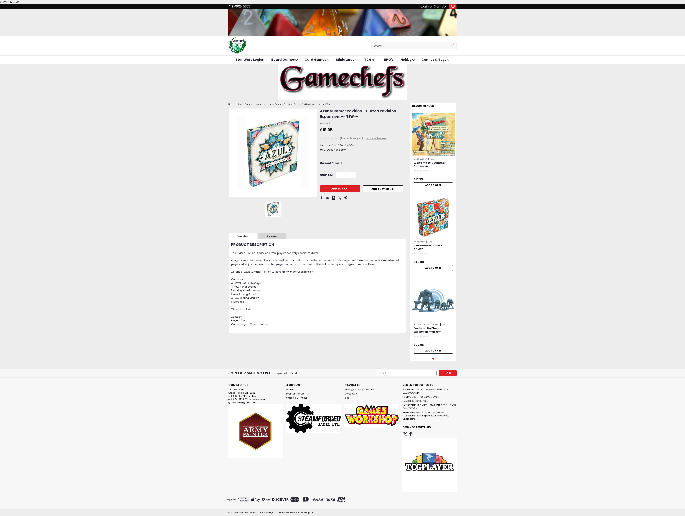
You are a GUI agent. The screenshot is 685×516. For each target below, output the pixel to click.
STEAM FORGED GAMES (426, 324)
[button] (255, 431)
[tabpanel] (433, 151)
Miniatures (345, 59)
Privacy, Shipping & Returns (359, 389)
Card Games (316, 59)
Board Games (283, 59)
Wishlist (290, 389)
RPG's (389, 59)
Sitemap (254, 512)
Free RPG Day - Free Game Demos (420, 396)
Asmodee (261, 104)
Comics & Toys (434, 59)
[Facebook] (321, 198)
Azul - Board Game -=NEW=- (428, 247)
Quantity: (326, 175)
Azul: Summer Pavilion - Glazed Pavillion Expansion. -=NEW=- (300, 104)
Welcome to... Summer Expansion (430, 164)
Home (231, 104)
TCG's (369, 59)
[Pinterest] (345, 198)
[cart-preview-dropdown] (452, 6)
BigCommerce (276, 512)
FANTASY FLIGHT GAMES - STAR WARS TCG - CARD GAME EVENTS (429, 407)
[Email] (327, 198)
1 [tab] (433, 359)
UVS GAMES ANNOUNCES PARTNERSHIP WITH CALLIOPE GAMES (425, 391)
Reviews (272, 236)
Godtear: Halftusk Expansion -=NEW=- (427, 330)
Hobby (406, 59)
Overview (242, 236)
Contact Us (350, 393)
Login (424, 6)
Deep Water (420, 158)
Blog (346, 397)
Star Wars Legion (250, 59)
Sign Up (440, 6)
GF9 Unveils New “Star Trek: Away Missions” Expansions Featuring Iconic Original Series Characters (425, 415)
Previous (231, 152)
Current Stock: (331, 163)
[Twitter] (339, 198)
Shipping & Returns (296, 397)
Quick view (433, 319)
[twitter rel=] (405, 434)
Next (314, 152)
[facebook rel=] (410, 434)
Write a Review (376, 138)
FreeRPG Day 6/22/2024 (415, 401)
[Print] (333, 198)
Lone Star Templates (304, 512)
